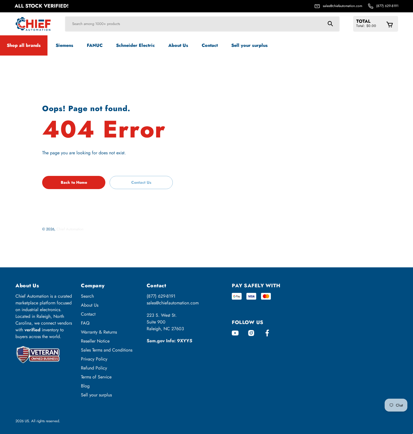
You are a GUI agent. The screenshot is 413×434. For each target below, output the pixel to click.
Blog (85, 386)
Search (87, 296)
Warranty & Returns (99, 332)
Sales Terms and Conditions (106, 350)
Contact (88, 314)
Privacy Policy (94, 359)
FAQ (85, 323)
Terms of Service (96, 377)
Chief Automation (69, 229)
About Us (89, 305)
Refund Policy (94, 368)
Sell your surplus (96, 395)
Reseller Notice (95, 341)
